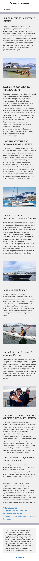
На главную (19, 557)
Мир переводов (11, 508)
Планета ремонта (19, 3)
